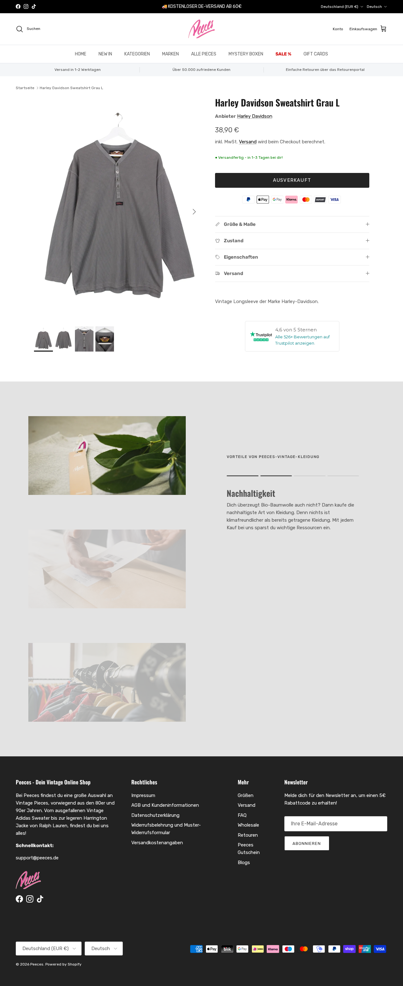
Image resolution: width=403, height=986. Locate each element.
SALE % (283, 54)
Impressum (143, 795)
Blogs (244, 862)
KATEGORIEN (137, 54)
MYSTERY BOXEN (246, 54)
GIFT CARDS (316, 54)
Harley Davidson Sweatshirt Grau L (71, 88)
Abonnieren (306, 843)
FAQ (242, 815)
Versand (248, 142)
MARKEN (170, 54)
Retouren (248, 835)
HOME (80, 54)
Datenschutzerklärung (155, 815)
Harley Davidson (254, 116)
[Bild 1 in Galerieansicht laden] (117, 208)
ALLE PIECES (203, 54)
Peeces (36, 964)
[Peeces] (201, 29)
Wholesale (248, 825)
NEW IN (105, 54)
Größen (245, 795)
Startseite (25, 88)
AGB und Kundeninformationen (165, 805)
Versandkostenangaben (157, 843)
